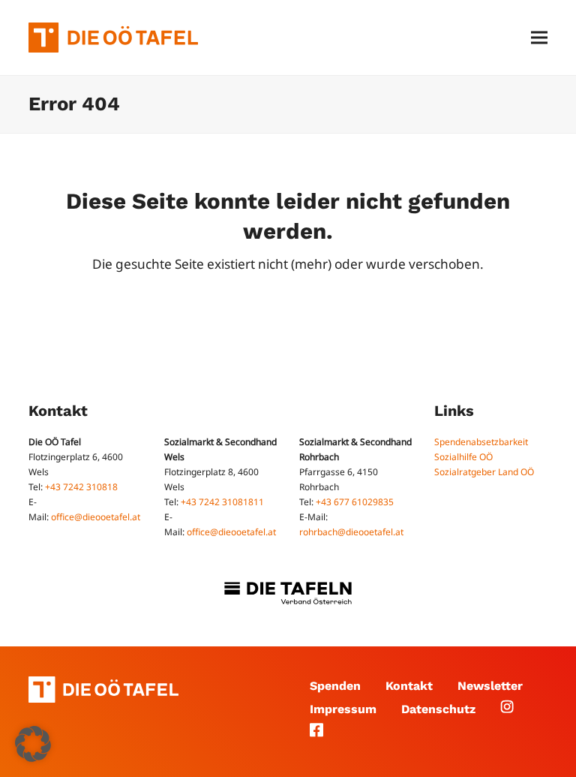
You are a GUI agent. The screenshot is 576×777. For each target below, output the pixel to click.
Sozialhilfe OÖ (463, 456)
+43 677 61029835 (355, 501)
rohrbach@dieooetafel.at (351, 532)
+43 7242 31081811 (222, 501)
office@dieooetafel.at (95, 516)
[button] (539, 38)
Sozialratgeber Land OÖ (484, 471)
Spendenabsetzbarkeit (481, 441)
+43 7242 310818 (81, 486)
